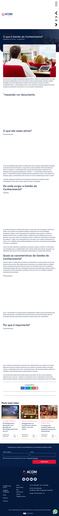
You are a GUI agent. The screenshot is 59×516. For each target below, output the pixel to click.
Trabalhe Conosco (21, 496)
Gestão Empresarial (8, 34)
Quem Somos (19, 487)
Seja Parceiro (19, 492)
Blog (36, 421)
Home (17, 485)
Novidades (5, 421)
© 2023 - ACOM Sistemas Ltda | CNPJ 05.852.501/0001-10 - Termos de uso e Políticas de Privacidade (29, 510)
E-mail (31, 452)
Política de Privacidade (32, 458)
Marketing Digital (30, 513)
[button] (56, 3)
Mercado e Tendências (28, 421)
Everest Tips (12, 421)
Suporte (18, 494)
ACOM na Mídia (45, 423)
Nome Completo (7, 452)
